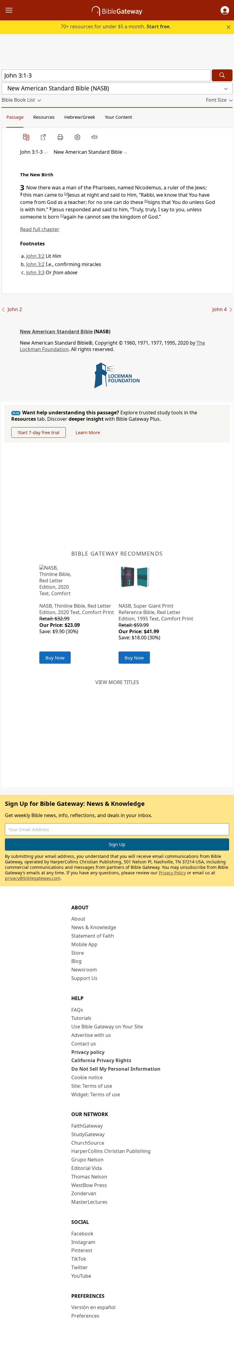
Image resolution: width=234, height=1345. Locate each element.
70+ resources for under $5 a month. (116, 26)
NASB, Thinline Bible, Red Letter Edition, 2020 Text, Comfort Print (76, 609)
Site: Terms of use (91, 1086)
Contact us (83, 1043)
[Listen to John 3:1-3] (94, 137)
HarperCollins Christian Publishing (111, 1151)
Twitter (79, 1267)
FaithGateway (87, 1125)
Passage (14, 117)
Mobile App (84, 944)
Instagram (83, 1242)
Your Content (118, 117)
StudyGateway (88, 1134)
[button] (225, 10)
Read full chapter (39, 229)
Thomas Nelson (89, 1176)
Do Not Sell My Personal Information (116, 1069)
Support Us (84, 978)
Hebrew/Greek (79, 117)
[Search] (222, 75)
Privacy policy (88, 1052)
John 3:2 (35, 256)
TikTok (78, 1258)
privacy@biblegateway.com (32, 878)
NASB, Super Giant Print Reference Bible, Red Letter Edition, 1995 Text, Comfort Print (156, 612)
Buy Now (55, 658)
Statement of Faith (92, 935)
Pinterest (81, 1250)
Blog (76, 961)
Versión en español (93, 1307)
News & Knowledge (93, 927)
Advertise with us (91, 1035)
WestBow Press (89, 1185)
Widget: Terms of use (95, 1094)
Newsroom (84, 969)
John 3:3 (35, 272)
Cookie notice (87, 1077)
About (78, 918)
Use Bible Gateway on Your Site (107, 1026)
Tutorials (81, 1018)
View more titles (117, 682)
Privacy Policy (172, 873)
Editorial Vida (86, 1168)
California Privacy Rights (101, 1060)
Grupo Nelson (87, 1159)
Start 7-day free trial (38, 432)
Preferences (85, 1315)
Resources (44, 117)
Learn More (88, 432)
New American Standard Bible (56, 331)
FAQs (77, 1009)
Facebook (82, 1233)
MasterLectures (89, 1202)
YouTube (81, 1276)
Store (77, 953)
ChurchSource (87, 1143)
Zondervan (83, 1193)
